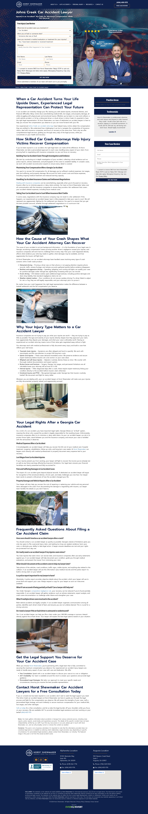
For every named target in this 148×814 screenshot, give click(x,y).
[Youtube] (45, 760)
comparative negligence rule (41, 591)
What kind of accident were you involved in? (32, 28)
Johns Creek (23, 87)
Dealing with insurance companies (28, 183)
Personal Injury (78, 4)
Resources (89, 4)
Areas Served (94, 802)
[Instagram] (41, 760)
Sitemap (87, 802)
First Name (21, 56)
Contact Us (99, 4)
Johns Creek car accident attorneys (41, 126)
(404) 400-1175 (122, 2)
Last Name (48, 56)
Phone (47, 62)
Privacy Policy (80, 802)
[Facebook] (36, 760)
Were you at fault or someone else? (29, 33)
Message (20, 45)
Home (17, 87)
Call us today (21, 708)
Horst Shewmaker (79, 449)
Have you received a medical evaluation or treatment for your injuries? (42, 39)
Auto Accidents (64, 4)
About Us (53, 4)
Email (19, 62)
